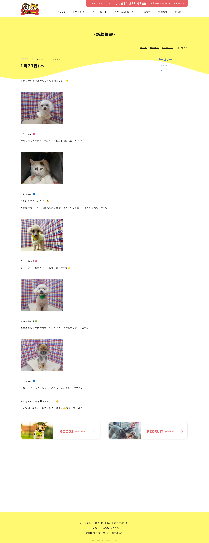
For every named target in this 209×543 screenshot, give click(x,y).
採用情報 (163, 12)
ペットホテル (99, 12)
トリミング (78, 12)
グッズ (163, 70)
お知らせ (180, 12)
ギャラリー (41, 59)
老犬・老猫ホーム (124, 12)
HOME (61, 12)
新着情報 (56, 59)
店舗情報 (146, 12)
